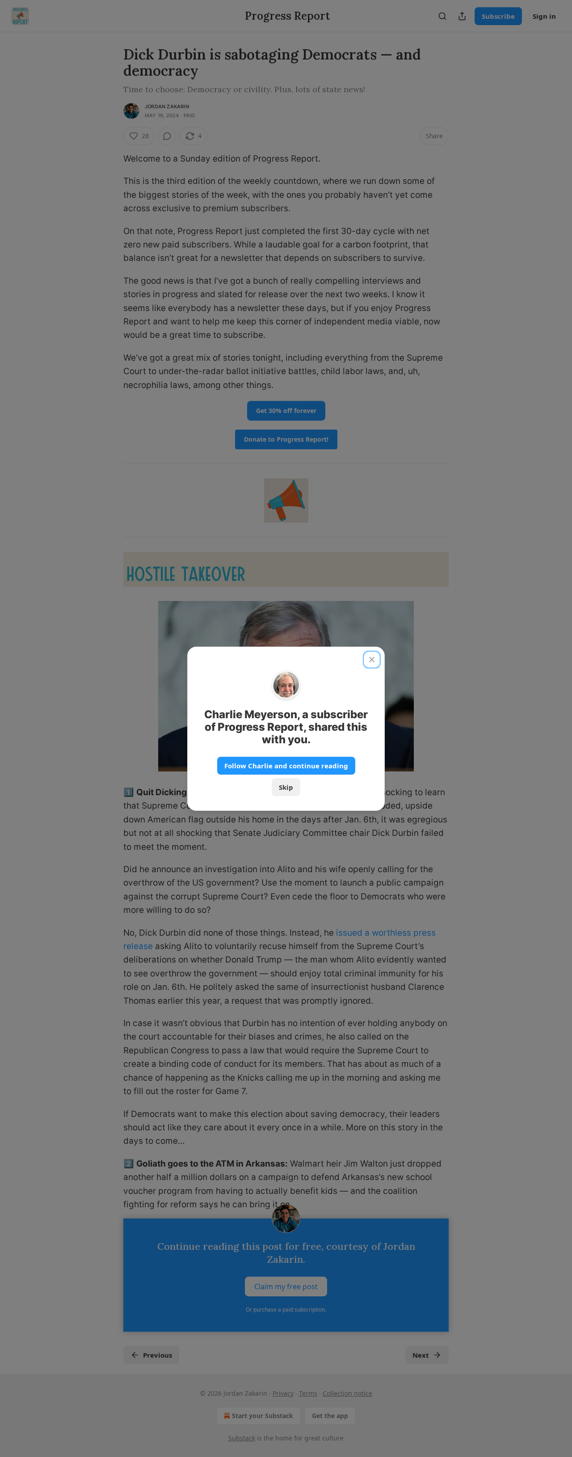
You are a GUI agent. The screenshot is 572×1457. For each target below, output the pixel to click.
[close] (372, 659)
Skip (286, 787)
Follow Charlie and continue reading (286, 765)
